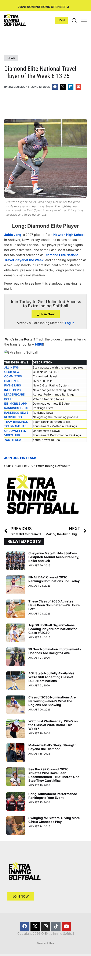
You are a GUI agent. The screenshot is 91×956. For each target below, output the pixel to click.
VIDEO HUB (12, 435)
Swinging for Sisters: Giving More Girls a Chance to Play (54, 820)
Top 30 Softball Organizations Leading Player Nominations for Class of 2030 (52, 629)
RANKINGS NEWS (16, 412)
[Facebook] (24, 926)
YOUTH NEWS (13, 440)
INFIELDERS (12, 390)
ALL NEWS (11, 367)
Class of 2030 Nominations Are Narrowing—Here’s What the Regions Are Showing (52, 701)
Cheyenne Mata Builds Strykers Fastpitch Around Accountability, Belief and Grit (53, 557)
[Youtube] (66, 926)
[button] (55, 87)
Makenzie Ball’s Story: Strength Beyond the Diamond (52, 747)
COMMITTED (13, 376)
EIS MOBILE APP (15, 403)
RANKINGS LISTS (16, 408)
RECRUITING (13, 417)
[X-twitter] (35, 926)
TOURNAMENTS (15, 426)
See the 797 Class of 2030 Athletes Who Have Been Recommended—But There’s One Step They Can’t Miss (53, 775)
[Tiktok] (56, 926)
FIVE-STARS (12, 385)
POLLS (9, 399)
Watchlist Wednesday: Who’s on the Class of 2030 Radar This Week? (53, 725)
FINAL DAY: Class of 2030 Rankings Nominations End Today (54, 579)
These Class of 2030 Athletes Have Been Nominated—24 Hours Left (54, 605)
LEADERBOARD (14, 394)
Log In (69, 323)
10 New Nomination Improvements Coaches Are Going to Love (54, 651)
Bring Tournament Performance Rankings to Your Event (52, 796)
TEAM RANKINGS (16, 421)
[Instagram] (45, 926)
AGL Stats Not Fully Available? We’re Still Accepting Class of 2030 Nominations (51, 677)
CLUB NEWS (12, 372)
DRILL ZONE (12, 381)
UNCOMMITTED (15, 430)
